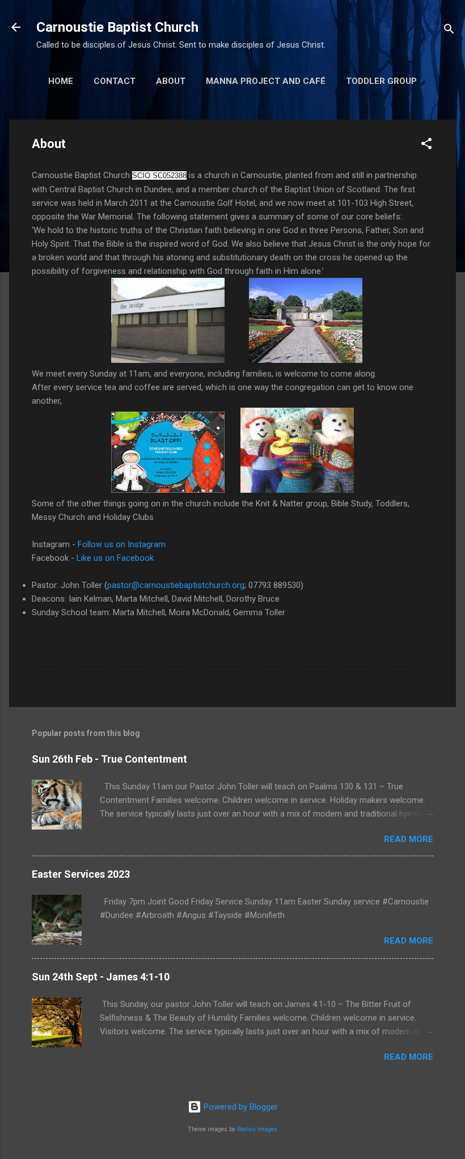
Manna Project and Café (265, 81)
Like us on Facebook (115, 558)
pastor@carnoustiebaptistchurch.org (175, 585)
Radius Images (257, 1129)
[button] (426, 145)
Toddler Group (381, 81)
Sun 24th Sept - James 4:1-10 (101, 977)
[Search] (449, 31)
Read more (408, 839)
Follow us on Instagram (122, 544)
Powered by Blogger (239, 1107)
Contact (115, 81)
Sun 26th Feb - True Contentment (109, 759)
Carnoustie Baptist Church (117, 27)
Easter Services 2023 (81, 874)
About (170, 81)
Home (60, 81)
